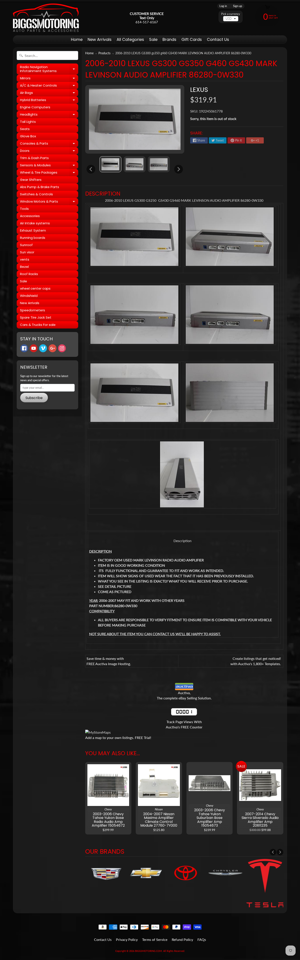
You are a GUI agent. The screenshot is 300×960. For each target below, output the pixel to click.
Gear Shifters (31, 179)
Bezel (24, 266)
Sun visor (27, 252)
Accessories (30, 216)
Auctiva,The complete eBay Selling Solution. (184, 695)
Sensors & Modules (49, 166)
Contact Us (218, 39)
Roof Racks (29, 274)
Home (77, 39)
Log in (223, 6)
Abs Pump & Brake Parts (39, 187)
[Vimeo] (43, 348)
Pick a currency (230, 14)
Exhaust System (33, 230)
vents (24, 259)
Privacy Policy (127, 939)
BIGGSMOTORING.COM (148, 950)
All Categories (130, 39)
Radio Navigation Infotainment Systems (49, 69)
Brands (169, 39)
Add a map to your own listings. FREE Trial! (118, 737)
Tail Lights (28, 121)
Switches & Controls (36, 194)
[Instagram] (62, 348)
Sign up (237, 6)
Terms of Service (154, 939)
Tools (24, 208)
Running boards (32, 237)
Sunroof (26, 245)
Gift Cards (191, 39)
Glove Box (28, 136)
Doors (49, 151)
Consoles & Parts (49, 144)
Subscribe (34, 397)
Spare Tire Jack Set (35, 317)
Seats (25, 129)
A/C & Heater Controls (49, 86)
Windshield (29, 295)
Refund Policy (182, 939)
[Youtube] (34, 348)
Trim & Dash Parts (34, 158)
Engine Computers (35, 107)
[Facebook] (24, 348)
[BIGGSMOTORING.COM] (46, 18)
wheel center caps (35, 288)
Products (104, 53)
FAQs (201, 939)
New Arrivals (100, 39)
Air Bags (49, 93)
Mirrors (49, 79)
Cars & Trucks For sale (38, 324)
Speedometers (32, 310)
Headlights (49, 115)
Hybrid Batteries (49, 101)
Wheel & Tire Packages (49, 173)
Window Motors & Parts (49, 202)
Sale (153, 39)
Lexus (199, 89)
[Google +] (52, 348)
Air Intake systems (35, 223)
